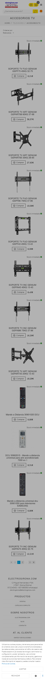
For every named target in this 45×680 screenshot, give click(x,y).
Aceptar (22, 669)
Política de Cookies (8, 664)
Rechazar (15, 676)
